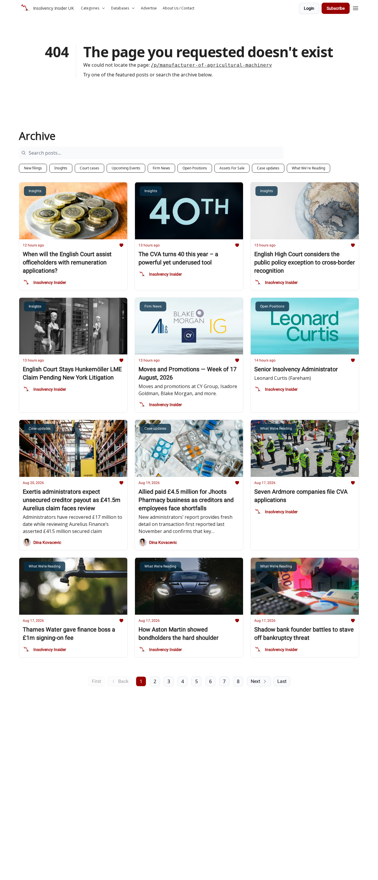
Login (309, 8)
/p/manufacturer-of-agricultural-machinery (211, 65)
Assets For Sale (232, 168)
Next (255, 681)
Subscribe (336, 8)
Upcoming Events (126, 168)
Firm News (161, 168)
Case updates (268, 168)
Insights (60, 168)
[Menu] (355, 7)
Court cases (89, 168)
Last (281, 681)
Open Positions (195, 168)
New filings (33, 168)
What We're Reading (308, 168)
